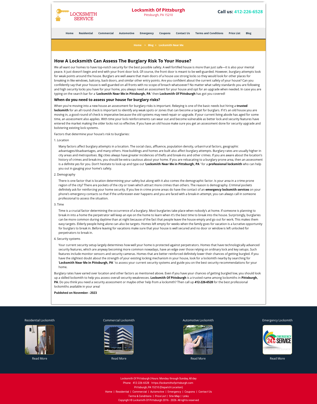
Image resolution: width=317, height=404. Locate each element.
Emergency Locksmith (277, 320)
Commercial (106, 33)
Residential (86, 33)
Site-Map (174, 396)
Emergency (147, 33)
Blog (248, 33)
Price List (234, 33)
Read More (39, 358)
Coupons (164, 33)
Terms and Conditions (209, 33)
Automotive (126, 33)
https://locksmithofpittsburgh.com (172, 382)
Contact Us (183, 33)
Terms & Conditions (140, 396)
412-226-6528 (248, 11)
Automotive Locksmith (198, 320)
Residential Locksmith (40, 320)
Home (69, 33)
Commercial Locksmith (119, 320)
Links (186, 396)
